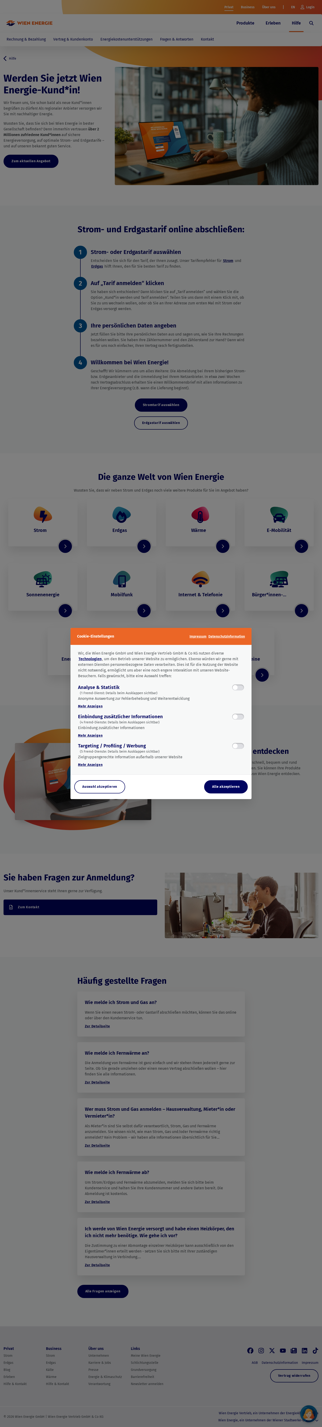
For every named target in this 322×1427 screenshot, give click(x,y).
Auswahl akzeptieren (99, 787)
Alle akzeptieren (226, 787)
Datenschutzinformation (226, 637)
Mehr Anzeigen (90, 706)
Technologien (90, 659)
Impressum (198, 637)
